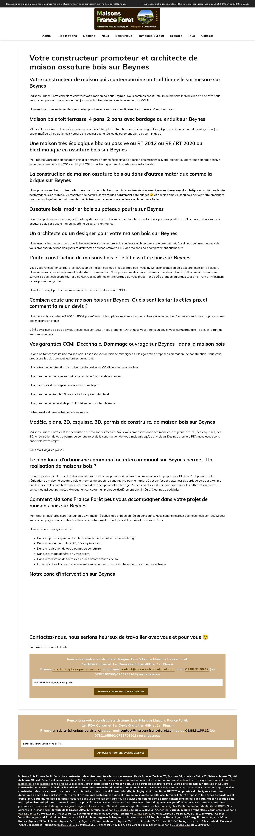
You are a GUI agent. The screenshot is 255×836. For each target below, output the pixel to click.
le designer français (73, 806)
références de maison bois (118, 780)
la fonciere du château (100, 806)
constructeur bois (183, 780)
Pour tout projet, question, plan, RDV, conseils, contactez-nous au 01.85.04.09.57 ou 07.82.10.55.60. (195, 3)
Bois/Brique (123, 36)
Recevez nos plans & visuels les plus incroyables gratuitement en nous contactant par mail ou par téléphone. (66, 3)
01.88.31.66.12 (197, 669)
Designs (89, 36)
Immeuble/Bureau (151, 36)
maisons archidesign (46, 806)
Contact (207, 36)
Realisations (68, 36)
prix (61, 783)
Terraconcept (126, 806)
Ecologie (176, 36)
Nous (105, 36)
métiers (45, 783)
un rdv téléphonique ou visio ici (76, 669)
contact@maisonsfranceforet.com (147, 669)
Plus (192, 36)
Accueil (47, 36)
